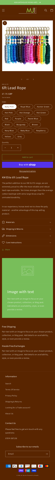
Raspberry (41, 130)
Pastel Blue (33, 118)
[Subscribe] (47, 454)
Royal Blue (25, 106)
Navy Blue (9, 130)
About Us (9, 413)
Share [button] (7, 249)
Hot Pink (9, 112)
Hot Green (41, 112)
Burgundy (21, 124)
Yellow (8, 136)
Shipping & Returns (13, 401)
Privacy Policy (11, 395)
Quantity (5, 142)
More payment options (27, 171)
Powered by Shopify (33, 475)
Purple (18, 118)
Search (8, 383)
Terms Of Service (12, 389)
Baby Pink (9, 106)
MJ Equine (24, 475)
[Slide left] (22, 79)
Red (6, 118)
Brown (35, 124)
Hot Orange (24, 112)
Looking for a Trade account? (17, 407)
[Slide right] (33, 79)
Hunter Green (43, 106)
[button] (3, 10)
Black (7, 124)
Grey (20, 136)
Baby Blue (25, 130)
